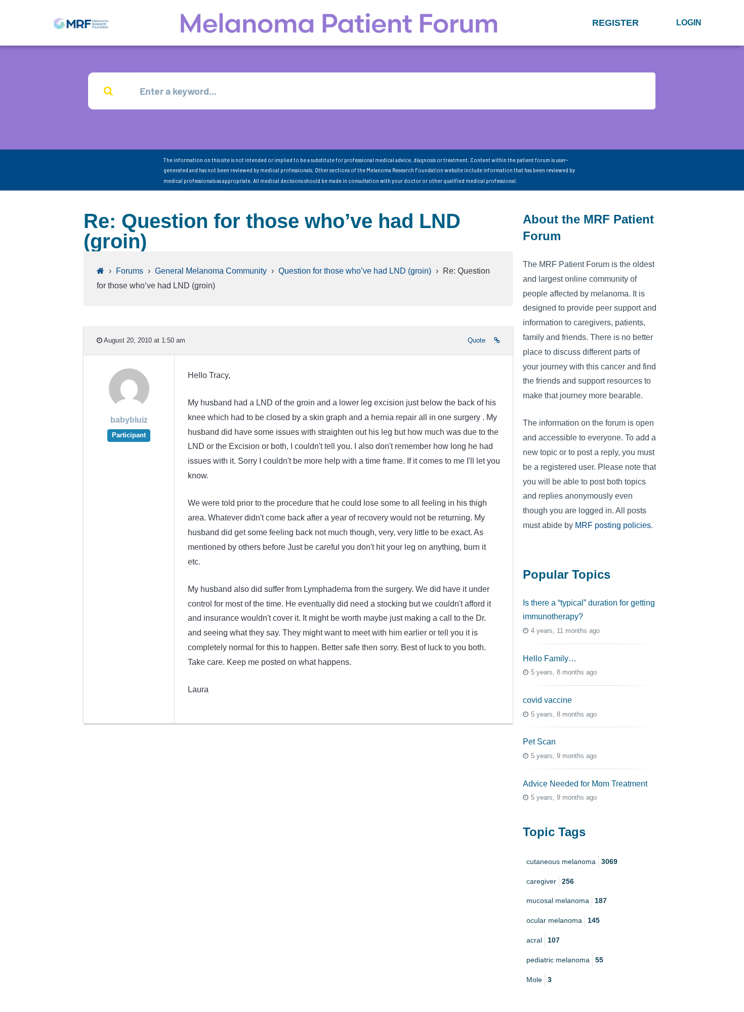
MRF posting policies (613, 525)
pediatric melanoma (564, 960)
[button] (615, 22)
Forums (129, 271)
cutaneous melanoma (571, 861)
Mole (539, 980)
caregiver (550, 881)
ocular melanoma (563, 920)
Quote (476, 340)
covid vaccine (547, 700)
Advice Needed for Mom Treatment (585, 783)
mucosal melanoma (566, 900)
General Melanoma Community (211, 271)
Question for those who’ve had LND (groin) (354, 271)
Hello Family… (549, 658)
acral (543, 940)
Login (688, 22)
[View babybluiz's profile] (129, 406)
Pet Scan (539, 741)
